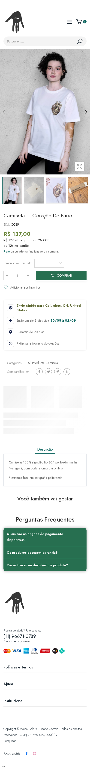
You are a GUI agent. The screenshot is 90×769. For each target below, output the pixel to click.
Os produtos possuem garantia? (32, 552)
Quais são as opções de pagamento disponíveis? (35, 537)
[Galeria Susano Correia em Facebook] (26, 753)
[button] (85, 112)
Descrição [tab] (45, 449)
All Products (36, 362)
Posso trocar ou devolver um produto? (37, 565)
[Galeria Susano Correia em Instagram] (34, 753)
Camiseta (52, 362)
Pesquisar (9, 740)
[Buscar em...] (81, 41)
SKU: (7, 224)
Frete (6, 251)
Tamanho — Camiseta (17, 263)
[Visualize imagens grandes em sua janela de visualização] (79, 166)
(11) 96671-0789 (19, 636)
